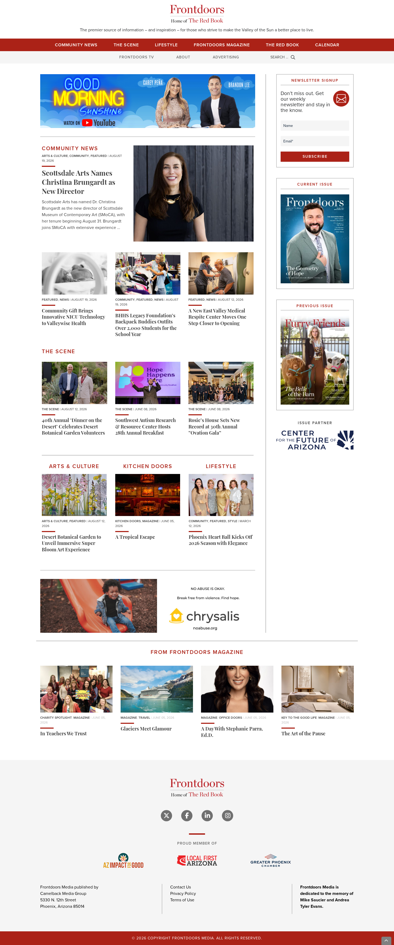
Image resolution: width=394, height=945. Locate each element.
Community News (76, 45)
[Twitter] (166, 815)
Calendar (327, 45)
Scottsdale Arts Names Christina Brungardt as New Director (78, 183)
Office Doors (230, 717)
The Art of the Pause (303, 734)
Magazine (150, 521)
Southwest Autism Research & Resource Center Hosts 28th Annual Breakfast (145, 427)
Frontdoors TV (136, 57)
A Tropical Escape (135, 537)
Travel (144, 717)
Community (79, 155)
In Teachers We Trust (63, 734)
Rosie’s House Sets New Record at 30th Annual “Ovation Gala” (214, 427)
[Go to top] (386, 941)
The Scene (126, 45)
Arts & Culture (55, 155)
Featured (99, 155)
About (183, 57)
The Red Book (282, 45)
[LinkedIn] (207, 815)
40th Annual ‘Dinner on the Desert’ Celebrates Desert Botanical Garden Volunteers (73, 427)
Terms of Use (182, 900)
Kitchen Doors (128, 521)
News (64, 299)
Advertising (226, 57)
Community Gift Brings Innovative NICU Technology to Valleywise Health (73, 317)
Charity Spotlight (56, 717)
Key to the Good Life (299, 717)
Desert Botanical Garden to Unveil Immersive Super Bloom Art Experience (71, 544)
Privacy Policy (183, 893)
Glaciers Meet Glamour (146, 729)
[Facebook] (186, 815)
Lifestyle (166, 45)
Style (232, 521)
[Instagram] (227, 815)
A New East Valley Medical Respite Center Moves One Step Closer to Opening (217, 317)
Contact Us (180, 887)
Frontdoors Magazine (222, 45)
